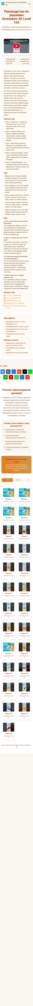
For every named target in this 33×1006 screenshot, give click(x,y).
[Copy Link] (8, 371)
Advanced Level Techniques (15, 303)
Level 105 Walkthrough (13, 298)
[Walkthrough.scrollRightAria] (29, 480)
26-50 (18, 480)
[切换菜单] (29, 3)
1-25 (7, 480)
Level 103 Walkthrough (13, 295)
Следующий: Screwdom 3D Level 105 (24, 61)
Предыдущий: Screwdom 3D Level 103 (10, 61)
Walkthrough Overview (13, 301)
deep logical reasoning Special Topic (16, 307)
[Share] (3, 371)
